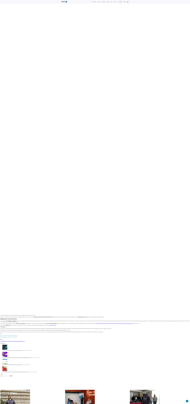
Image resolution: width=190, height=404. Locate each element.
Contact (120, 1)
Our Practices (94, 1)
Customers (103, 1)
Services (99, 1)
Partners (108, 1)
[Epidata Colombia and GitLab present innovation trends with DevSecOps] (95, 202)
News (111, 1)
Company (115, 1)
